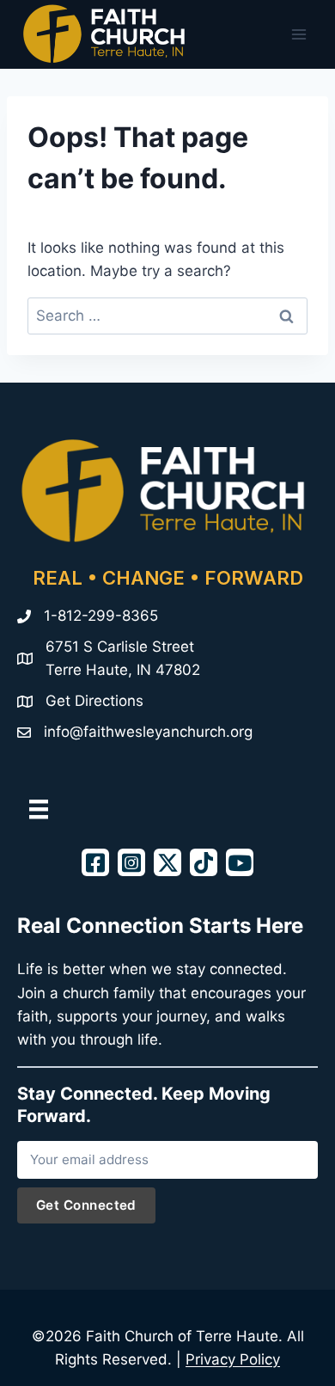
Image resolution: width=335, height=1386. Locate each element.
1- (51, 615)
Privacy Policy (233, 1359)
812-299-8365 (108, 615)
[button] (95, 862)
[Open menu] (298, 34)
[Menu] (38, 809)
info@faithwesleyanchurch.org (148, 731)
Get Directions (94, 700)
